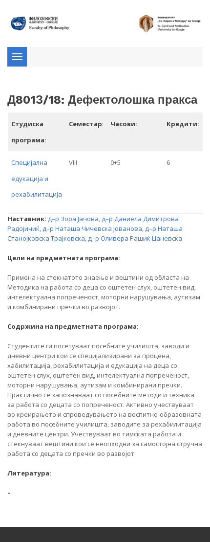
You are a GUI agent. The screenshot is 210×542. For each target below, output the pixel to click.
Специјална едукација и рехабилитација (36, 178)
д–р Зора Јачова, (75, 218)
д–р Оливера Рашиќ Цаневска (135, 238)
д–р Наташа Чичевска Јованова (92, 228)
